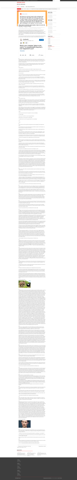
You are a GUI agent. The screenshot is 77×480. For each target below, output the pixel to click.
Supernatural (31, 28)
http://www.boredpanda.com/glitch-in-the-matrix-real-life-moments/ (30, 442)
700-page (30, 27)
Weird (34, 28)
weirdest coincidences (38, 28)
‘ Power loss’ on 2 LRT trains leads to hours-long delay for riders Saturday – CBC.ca (24, 447)
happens (44, 150)
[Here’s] (25, 427)
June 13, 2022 (50, 20)
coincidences (33, 27)
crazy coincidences (37, 27)
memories (22, 28)
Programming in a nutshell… (42, 446)
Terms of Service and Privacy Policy (33, 0)
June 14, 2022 (50, 12)
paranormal (25, 28)
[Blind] (25, 287)
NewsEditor (26, 27)
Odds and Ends (28, 0)
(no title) (49, 38)
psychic (28, 28)
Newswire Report (21, 2)
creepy (41, 27)
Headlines (25, 0)
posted (27, 32)
